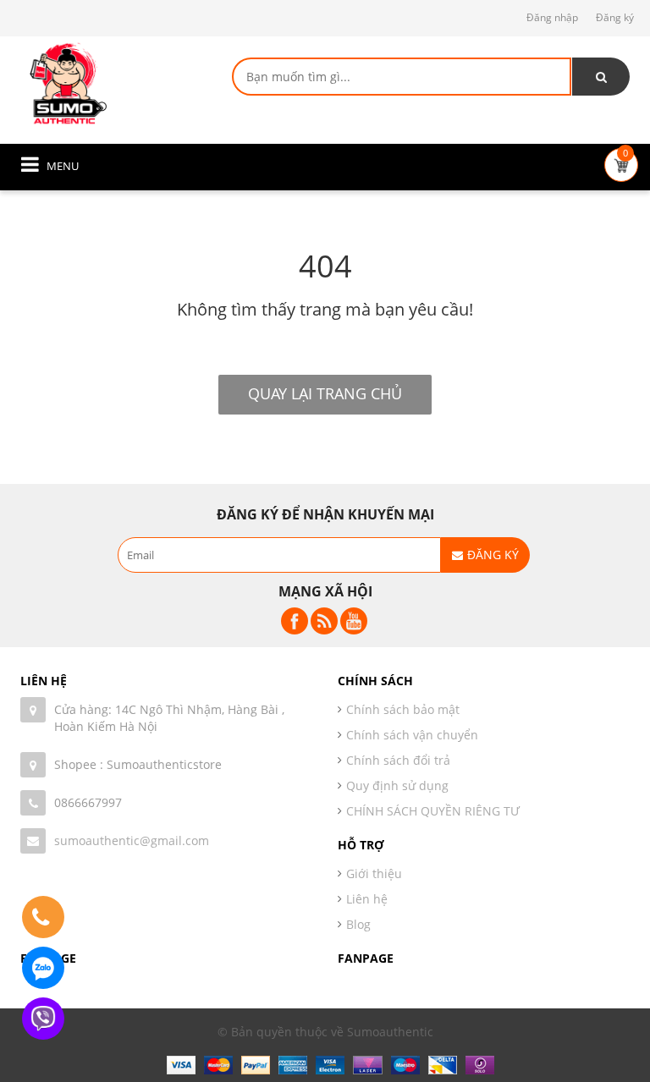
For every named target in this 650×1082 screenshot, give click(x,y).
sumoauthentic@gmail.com (131, 840)
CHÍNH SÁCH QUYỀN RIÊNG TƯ (433, 811)
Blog (358, 924)
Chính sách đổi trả (398, 760)
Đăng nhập (552, 17)
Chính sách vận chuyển (412, 735)
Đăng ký (615, 17)
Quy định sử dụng (397, 785)
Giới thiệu (374, 873)
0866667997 (88, 802)
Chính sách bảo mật (403, 709)
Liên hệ (367, 899)
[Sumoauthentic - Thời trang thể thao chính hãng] (66, 82)
